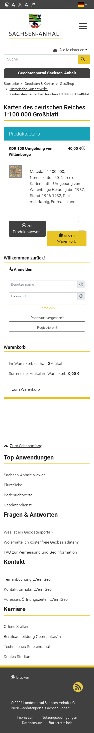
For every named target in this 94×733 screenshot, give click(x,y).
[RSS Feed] (78, 687)
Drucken (20, 677)
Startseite (11, 84)
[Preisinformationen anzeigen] (83, 148)
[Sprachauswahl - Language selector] (82, 4)
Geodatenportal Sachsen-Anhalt (47, 73)
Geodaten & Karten (39, 84)
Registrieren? (47, 327)
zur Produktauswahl (27, 228)
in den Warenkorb (66, 238)
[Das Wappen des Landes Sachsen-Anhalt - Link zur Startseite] (35, 26)
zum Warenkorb (26, 389)
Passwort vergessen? (47, 318)
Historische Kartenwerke (29, 89)
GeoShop (67, 84)
